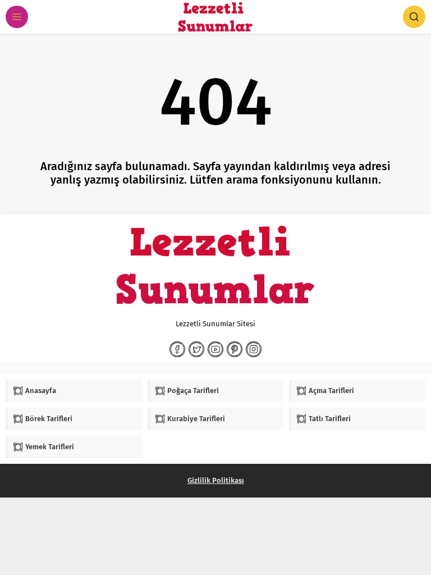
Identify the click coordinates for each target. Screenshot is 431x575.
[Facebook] (177, 349)
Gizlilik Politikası (215, 480)
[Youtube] (215, 349)
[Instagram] (254, 349)
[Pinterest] (234, 349)
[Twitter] (196, 349)
